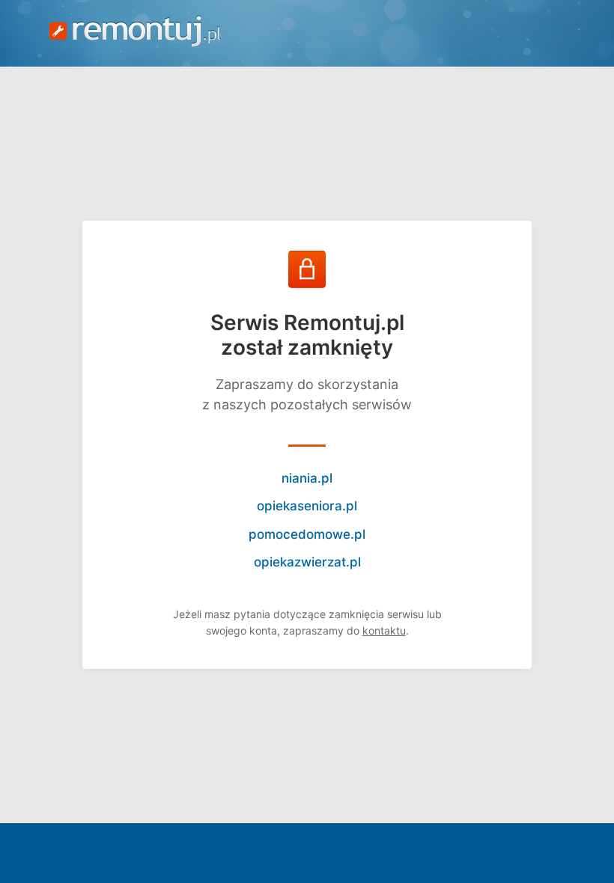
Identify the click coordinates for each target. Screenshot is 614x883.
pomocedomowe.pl (307, 534)
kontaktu (384, 630)
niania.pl (307, 478)
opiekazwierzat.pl (307, 561)
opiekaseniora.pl (307, 505)
